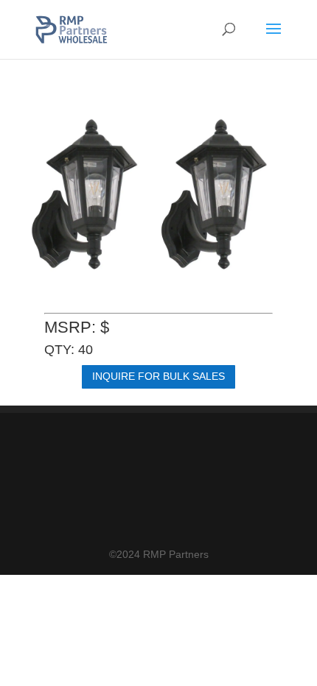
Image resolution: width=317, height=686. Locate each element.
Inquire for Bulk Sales (158, 376)
